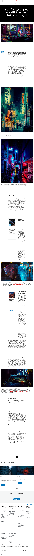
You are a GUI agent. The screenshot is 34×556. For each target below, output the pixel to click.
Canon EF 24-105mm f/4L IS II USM (12, 45)
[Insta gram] (25, 550)
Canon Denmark (4, 550)
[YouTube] (32, 550)
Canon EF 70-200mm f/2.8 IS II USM (21, 391)
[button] (12, 488)
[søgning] (3, 1)
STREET (1, 476)
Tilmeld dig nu (16, 499)
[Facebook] (23, 550)
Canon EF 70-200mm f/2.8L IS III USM (18, 284)
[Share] (17, 457)
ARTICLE (17, 6)
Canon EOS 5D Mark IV (8, 134)
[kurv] (1, 1)
